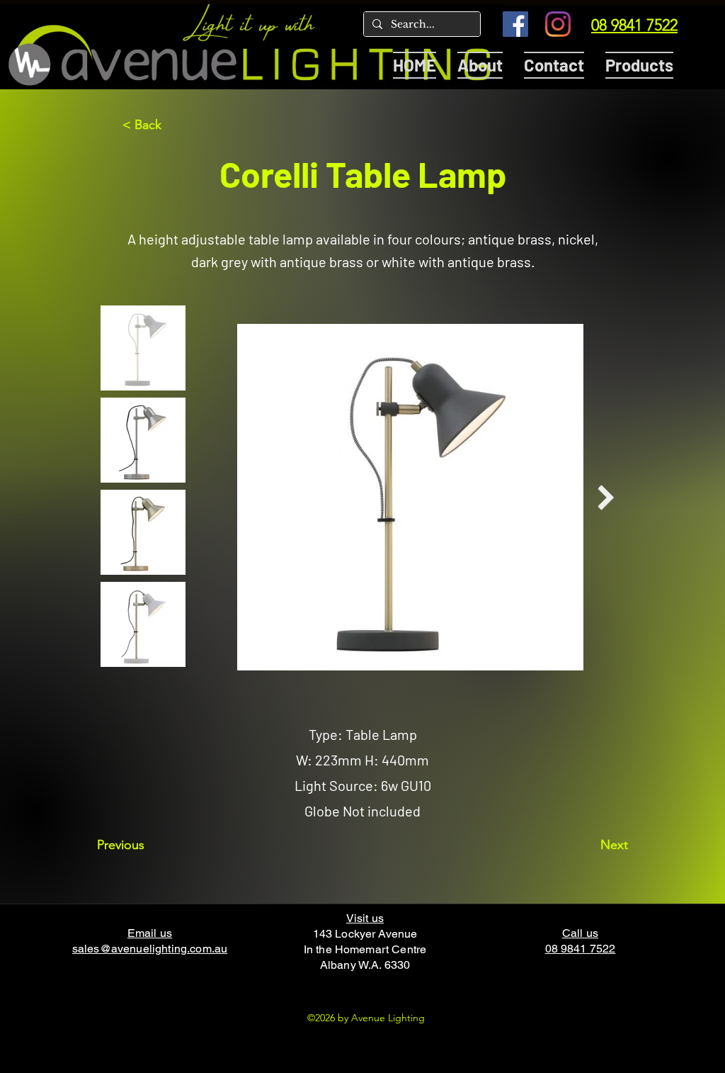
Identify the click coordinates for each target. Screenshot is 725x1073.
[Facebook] (515, 24)
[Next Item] (606, 497)
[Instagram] (558, 24)
